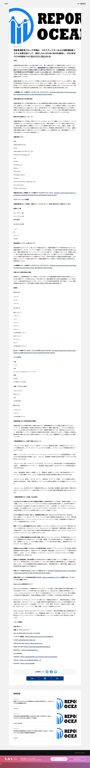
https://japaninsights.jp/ (30, 650)
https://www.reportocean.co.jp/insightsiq (39, 636)
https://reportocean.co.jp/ (34, 643)
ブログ (6, 4)
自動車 (15, 60)
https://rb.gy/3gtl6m (28, 663)
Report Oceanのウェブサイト (52, 577)
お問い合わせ (77, 759)
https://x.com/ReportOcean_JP (30, 660)
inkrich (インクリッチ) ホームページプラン (31, 759)
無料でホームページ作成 (59, 759)
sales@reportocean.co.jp (26, 640)
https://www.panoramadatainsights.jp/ (37, 647)
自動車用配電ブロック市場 (45, 68)
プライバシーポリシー (80, 752)
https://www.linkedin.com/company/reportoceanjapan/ (39, 657)
